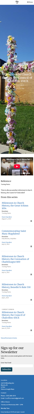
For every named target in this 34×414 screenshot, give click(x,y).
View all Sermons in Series (9, 338)
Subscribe (6, 369)
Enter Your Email (6, 363)
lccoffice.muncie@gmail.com (14, 398)
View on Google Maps (7, 389)
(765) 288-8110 (11, 396)
